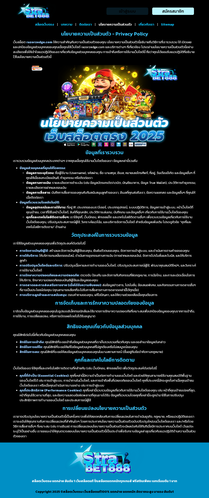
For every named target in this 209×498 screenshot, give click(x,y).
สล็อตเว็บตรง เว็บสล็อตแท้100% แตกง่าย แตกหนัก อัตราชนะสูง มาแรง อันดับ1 (118, 491)
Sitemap (167, 24)
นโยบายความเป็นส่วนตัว (115, 24)
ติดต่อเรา (85, 24)
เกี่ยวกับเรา (146, 24)
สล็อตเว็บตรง (44, 24)
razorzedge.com (39, 42)
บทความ (66, 24)
